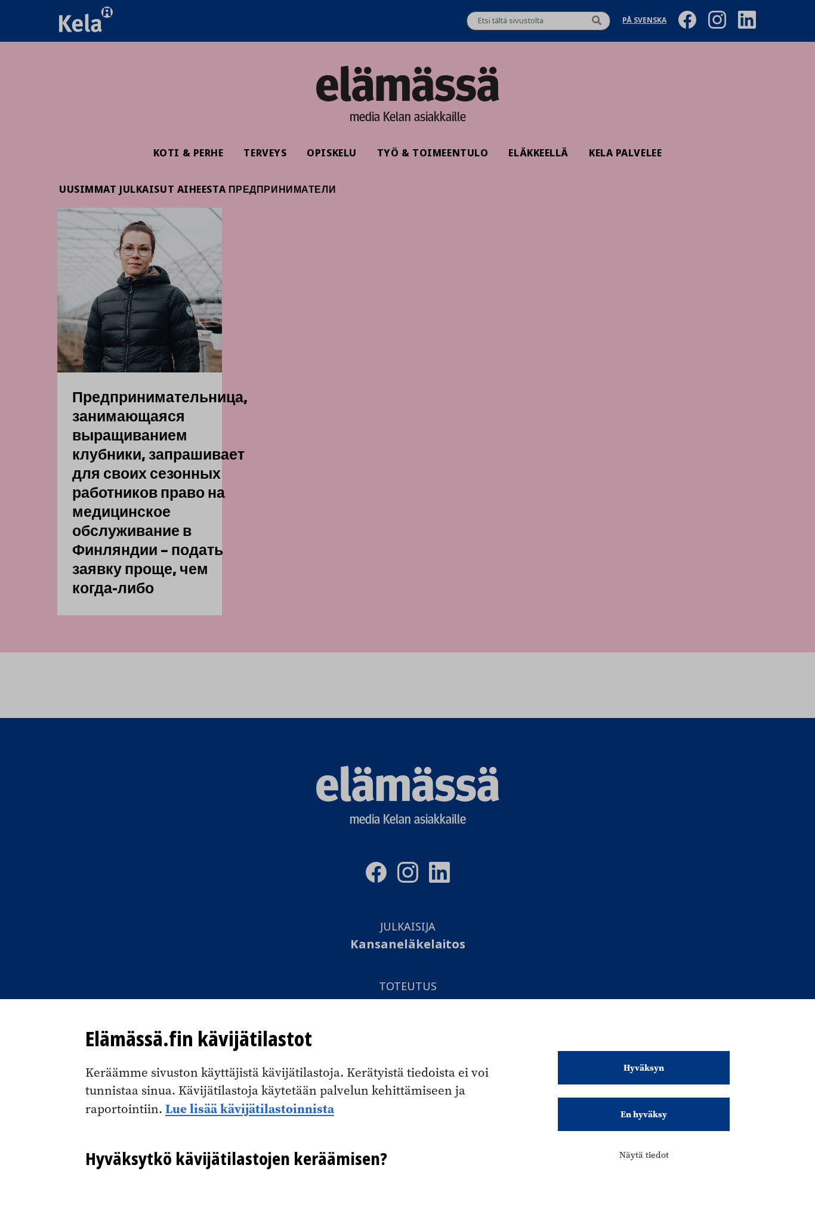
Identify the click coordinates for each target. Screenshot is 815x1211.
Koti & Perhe (188, 153)
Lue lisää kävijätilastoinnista (249, 1108)
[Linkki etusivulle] (407, 83)
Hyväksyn (643, 1068)
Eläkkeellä (538, 153)
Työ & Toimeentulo (433, 153)
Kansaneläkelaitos (407, 944)
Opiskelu (331, 153)
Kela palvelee (625, 153)
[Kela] (86, 21)
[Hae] (596, 21)
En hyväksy (643, 1114)
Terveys (264, 153)
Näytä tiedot (644, 1155)
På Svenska (644, 21)
